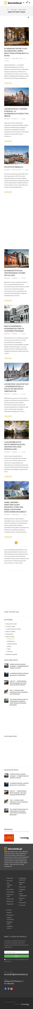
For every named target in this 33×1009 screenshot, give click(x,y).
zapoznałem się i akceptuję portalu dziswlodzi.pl (16, 960)
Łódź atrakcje (10, 892)
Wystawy (9, 651)
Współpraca (10, 915)
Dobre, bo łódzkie (10, 631)
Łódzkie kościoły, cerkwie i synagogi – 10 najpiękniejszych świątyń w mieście (19, 666)
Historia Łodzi (9, 634)
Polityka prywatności (10, 918)
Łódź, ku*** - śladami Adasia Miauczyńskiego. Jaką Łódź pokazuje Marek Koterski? (18, 683)
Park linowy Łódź (10, 895)
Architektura (15, 118)
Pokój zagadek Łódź (23, 894)
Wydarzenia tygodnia (11, 654)
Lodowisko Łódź (22, 890)
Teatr (8, 649)
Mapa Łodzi (10, 878)
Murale (9, 646)
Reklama (9, 912)
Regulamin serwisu (10, 927)
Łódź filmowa (10, 641)
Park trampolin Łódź (9, 885)
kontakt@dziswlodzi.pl (16, 974)
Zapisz (16, 956)
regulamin (22, 959)
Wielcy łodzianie (15, 514)
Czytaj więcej (8, 83)
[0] (26, 2)
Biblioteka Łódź (22, 883)
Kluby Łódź (22, 887)
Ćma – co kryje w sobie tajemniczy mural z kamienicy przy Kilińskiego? (19, 692)
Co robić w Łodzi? (10, 626)
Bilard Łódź (10, 901)
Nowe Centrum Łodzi (16, 169)
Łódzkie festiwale (12, 644)
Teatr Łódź (22, 905)
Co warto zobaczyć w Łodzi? (13, 629)
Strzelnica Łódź (22, 899)
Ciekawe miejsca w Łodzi (17, 58)
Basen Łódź (10, 889)
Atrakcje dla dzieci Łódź (22, 879)
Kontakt (9, 910)
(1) (8, 60)
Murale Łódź (10, 899)
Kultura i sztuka (10, 636)
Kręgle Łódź (10, 904)
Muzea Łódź (22, 902)
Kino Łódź (9, 880)
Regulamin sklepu (10, 922)
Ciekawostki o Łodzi (11, 624)
